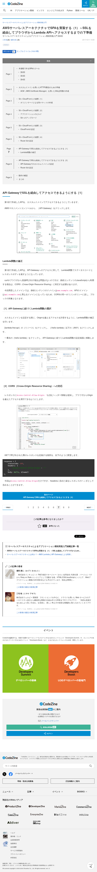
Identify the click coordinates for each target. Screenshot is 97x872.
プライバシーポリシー (18, 854)
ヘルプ (12, 833)
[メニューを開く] (4, 4)
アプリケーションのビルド (31, 114)
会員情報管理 (15, 840)
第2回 (22, 72)
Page (9, 74)
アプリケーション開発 (24, 10)
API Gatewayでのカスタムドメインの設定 (37, 164)
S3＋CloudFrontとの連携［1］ (31, 99)
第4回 (22, 79)
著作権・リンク (15, 836)
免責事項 (13, 843)
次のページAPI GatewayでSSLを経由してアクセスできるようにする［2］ (48, 495)
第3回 (22, 75)
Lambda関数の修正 (28, 152)
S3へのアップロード (28, 117)
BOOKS (81, 791)
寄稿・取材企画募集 (25, 781)
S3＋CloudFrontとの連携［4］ (31, 137)
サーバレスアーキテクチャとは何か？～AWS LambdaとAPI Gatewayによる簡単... (39, 554)
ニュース (7, 791)
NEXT (89, 507)
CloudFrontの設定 (27, 129)
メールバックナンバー (50, 720)
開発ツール (80, 10)
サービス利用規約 (16, 850)
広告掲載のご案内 (73, 781)
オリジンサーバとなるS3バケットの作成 (36, 102)
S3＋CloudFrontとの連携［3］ (31, 125)
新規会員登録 (49, 727)
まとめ (21, 179)
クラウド (6, 45)
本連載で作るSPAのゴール (29, 68)
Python (70, 10)
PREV (8, 507)
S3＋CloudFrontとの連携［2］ (31, 110)
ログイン (50, 733)
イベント (56, 791)
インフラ (40, 10)
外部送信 (13, 857)
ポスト (81, 536)
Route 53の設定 (26, 140)
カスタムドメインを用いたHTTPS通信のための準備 (39, 87)
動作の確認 (23, 175)
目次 (48, 61)
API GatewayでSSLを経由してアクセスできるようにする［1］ (44, 148)
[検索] (5, 10)
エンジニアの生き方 (55, 10)
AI (11, 10)
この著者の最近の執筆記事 (27, 587)
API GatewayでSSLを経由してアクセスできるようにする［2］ (44, 160)
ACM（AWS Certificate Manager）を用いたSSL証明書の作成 (44, 91)
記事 (29, 791)
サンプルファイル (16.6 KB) (28, 51)
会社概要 (13, 847)
